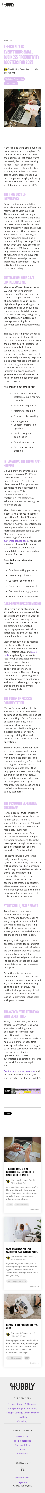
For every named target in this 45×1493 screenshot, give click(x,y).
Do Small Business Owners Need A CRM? (22, 1327)
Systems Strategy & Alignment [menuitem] (22, 1404)
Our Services (21, 1398)
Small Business (11, 83)
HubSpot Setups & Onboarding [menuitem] (22, 1408)
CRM (27, 1358)
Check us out (21, 1430)
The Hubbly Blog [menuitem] (22, 1445)
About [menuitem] (22, 1449)
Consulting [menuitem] (22, 1421)
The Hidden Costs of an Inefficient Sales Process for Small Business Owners (20, 1172)
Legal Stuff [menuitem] (23, 1482)
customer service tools (16, 540)
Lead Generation (14, 1358)
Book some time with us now (19, 1071)
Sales (10, 1204)
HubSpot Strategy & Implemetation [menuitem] (22, 1412)
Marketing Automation (14, 79)
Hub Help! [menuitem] (22, 1417)
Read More (34, 1210)
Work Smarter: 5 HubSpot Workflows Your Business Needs (22, 1250)
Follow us (21, 1463)
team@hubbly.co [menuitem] (22, 1477)
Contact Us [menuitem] (22, 1453)
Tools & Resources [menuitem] (22, 1440)
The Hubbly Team (16, 69)
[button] (41, 5)
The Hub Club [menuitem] (22, 1436)
